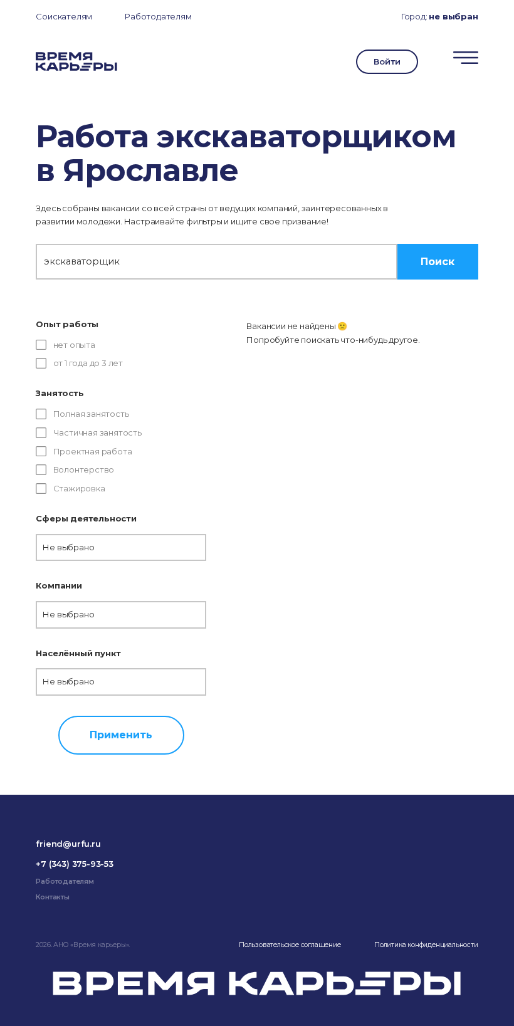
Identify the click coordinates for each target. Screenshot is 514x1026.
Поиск (437, 261)
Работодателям (158, 16)
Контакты (52, 897)
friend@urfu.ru (68, 844)
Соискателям (64, 16)
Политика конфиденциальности (426, 945)
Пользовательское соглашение (290, 945)
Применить (121, 734)
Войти (387, 61)
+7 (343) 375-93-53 (74, 864)
